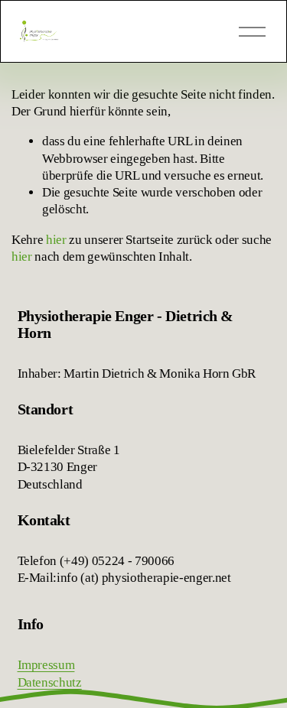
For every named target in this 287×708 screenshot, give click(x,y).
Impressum (46, 665)
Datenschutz (50, 682)
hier (56, 239)
